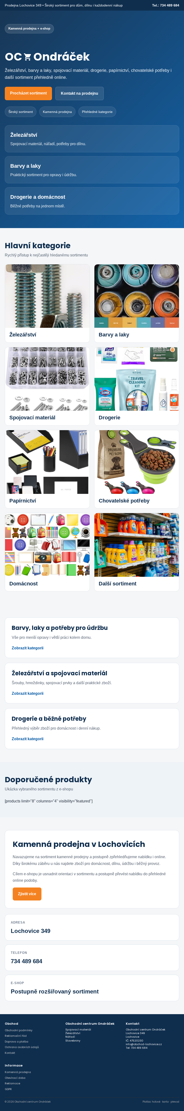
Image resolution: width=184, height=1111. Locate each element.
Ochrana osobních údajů (22, 1047)
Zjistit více (27, 894)
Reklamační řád (16, 1036)
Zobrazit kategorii (27, 648)
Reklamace (12, 1083)
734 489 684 (26, 961)
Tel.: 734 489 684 (165, 5)
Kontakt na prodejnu (79, 93)
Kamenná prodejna (18, 1072)
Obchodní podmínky (18, 1030)
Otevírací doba (15, 1078)
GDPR (8, 1089)
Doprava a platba (16, 1041)
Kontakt (10, 1053)
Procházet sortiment (28, 93)
